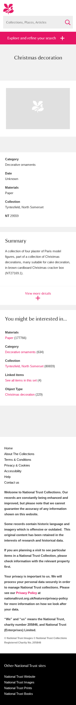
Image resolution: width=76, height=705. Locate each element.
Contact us (11, 482)
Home (8, 448)
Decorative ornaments (20, 352)
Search (67, 20)
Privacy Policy (26, 593)
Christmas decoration (20, 394)
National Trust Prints (18, 688)
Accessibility (13, 471)
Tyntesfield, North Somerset (24, 366)
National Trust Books (18, 693)
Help (7, 477)
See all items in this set (21, 380)
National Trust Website (19, 676)
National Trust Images (19, 682)
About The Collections (19, 454)
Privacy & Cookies (17, 465)
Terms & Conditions (17, 459)
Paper (9, 338)
